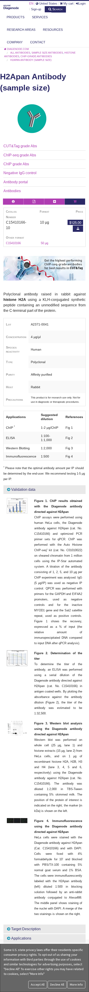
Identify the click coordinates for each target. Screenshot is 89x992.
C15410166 (13, 243)
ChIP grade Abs (16, 164)
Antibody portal (15, 182)
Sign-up (36, 9)
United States (47, 3)
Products (15, 17)
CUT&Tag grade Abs (20, 146)
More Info (76, 984)
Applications (20, 938)
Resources (53, 29)
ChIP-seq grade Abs (19, 155)
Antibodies (12, 191)
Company (15, 42)
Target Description (25, 929)
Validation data (22, 489)
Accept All (37, 984)
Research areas (21, 29)
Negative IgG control (20, 173)
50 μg (44, 243)
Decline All (57, 984)
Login (82, 3)
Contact (37, 42)
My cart (68, 3)
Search (56, 9)
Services (40, 17)
